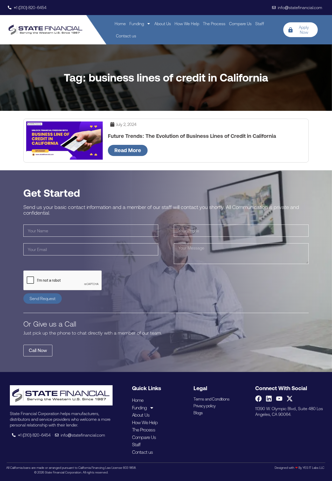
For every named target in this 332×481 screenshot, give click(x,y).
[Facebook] (258, 398)
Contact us (126, 35)
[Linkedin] (269, 398)
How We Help (187, 23)
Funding (136, 23)
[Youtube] (279, 398)
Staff (259, 23)
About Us (162, 23)
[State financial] (45, 30)
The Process (214, 23)
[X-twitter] (289, 398)
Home (120, 23)
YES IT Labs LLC (313, 468)
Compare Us (240, 23)
